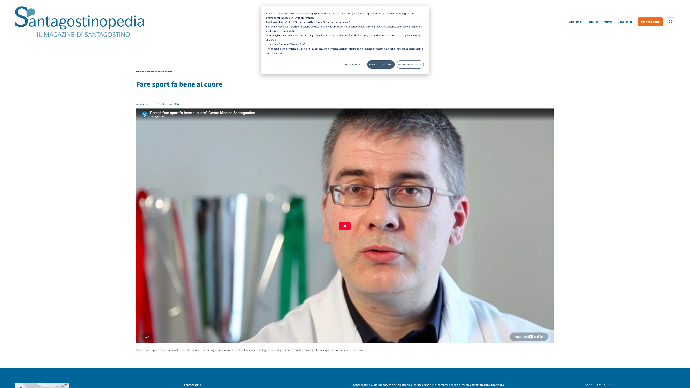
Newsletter (624, 22)
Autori (608, 22)
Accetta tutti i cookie (381, 64)
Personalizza (352, 64)
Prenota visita (650, 22)
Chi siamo (575, 22)
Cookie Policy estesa (310, 48)
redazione (142, 104)
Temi (590, 22)
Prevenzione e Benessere (154, 71)
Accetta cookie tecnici (409, 64)
